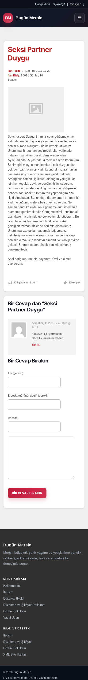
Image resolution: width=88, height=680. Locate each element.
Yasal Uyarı (11, 617)
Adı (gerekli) (15, 373)
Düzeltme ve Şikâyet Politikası (24, 605)
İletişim (8, 592)
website (13, 418)
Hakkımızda (11, 586)
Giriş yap (75, 4)
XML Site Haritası (15, 654)
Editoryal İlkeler (13, 598)
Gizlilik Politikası (14, 611)
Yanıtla (36, 344)
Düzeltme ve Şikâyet (17, 642)
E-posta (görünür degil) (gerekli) (28, 395)
